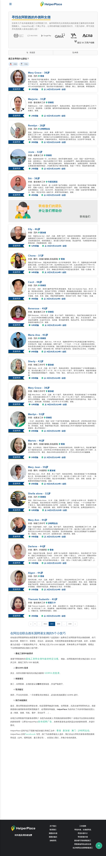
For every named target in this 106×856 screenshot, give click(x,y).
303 (52, 624)
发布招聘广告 (45, 721)
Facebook (30, 734)
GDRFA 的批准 (52, 673)
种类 (76, 53)
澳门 (73, 730)
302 (45, 624)
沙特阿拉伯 (83, 730)
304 (58, 624)
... (39, 624)
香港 (58, 730)
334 (69, 624)
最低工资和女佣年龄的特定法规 (42, 659)
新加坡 (66, 730)
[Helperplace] (9, 3)
